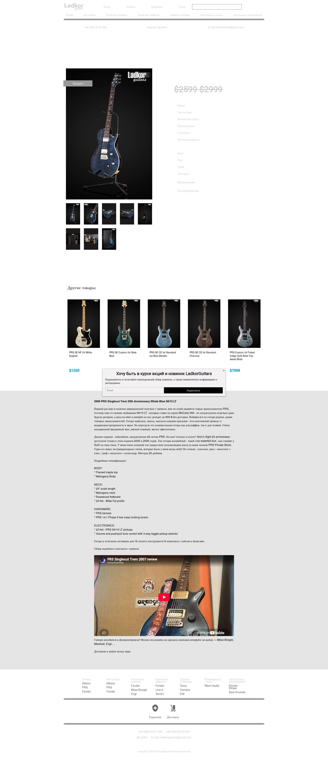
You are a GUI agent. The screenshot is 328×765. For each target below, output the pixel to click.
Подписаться (193, 390)
